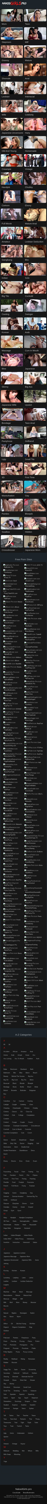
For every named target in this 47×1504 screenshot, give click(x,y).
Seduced (16, 1373)
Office (6, 1323)
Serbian (34, 1373)
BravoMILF (28, 710)
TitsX (36, 977)
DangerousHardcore (10, 779)
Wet (23, 1451)
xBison (16, 607)
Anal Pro (18, 880)
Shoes (14, 1380)
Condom (6, 1119)
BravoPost (28, 903)
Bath (31, 1069)
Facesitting (7, 1172)
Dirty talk (13, 1143)
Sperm (6, 1398)
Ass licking (7, 1058)
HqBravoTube (8, 821)
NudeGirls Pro (8, 674)
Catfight (6, 1104)
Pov (32, 1345)
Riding (23, 1359)
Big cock (15, 1080)
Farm (23, 1172)
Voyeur (23, 1444)
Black (14, 1083)
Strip (34, 1401)
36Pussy (40, 605)
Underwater (21, 1433)
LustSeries (7, 1023)
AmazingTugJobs (10, 835)
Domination (7, 1147)
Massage (29, 1292)
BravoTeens (29, 934)
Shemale (15, 1376)
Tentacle (23, 1419)
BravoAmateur (8, 623)
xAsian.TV (7, 1013)
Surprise (15, 1405)
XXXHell (18, 709)
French (6, 1186)
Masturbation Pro (9, 756)
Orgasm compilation (19, 1327)
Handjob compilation (26, 1217)
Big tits (23, 1080)
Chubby (35, 1108)
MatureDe (28, 801)
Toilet (36, 1422)
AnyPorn (40, 754)
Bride (36, 1087)
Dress (33, 1150)
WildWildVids (8, 850)
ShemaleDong (29, 586)
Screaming (32, 1369)
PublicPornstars (30, 843)
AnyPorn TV (8, 706)
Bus (5, 1094)
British (6, 1090)
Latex (24, 1278)
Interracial (26, 1242)
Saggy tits (7, 1369)
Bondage (6, 1087)
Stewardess (7, 1401)
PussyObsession (9, 906)
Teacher (25, 1415)
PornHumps (8, 572)
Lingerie (6, 1285)
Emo (20, 1161)
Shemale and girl (27, 1376)
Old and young (21, 1323)
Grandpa (6, 1207)
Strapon (27, 1401)
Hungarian (17, 1228)
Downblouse (23, 1150)
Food (13, 1182)
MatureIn (19, 824)
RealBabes (28, 988)
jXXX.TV (40, 565)
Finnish (6, 1179)
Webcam (6, 1451)
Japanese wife (26, 1260)
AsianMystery (29, 862)
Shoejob (6, 1380)
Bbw (20, 1073)
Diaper (32, 1140)
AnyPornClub (29, 610)
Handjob (13, 1217)
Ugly (5, 1433)
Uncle (12, 1433)
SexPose (7, 789)
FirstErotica (8, 685)
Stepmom (35, 1398)
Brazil (29, 1087)
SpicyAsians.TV (9, 740)
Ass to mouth (19, 1058)
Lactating (7, 1278)
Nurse (11, 1316)
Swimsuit (7, 1408)
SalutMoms (29, 872)
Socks (25, 1391)
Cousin (30, 1122)
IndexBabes (8, 784)
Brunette (14, 1090)
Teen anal (13, 1419)
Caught (14, 1104)
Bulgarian (32, 1090)
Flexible (6, 1182)
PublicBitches (29, 1024)
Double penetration (10, 1150)
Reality (6, 1359)
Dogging (30, 1143)
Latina (31, 1278)
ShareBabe (7, 644)
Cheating (6, 1108)
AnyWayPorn (8, 735)
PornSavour (8, 871)
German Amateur (17, 1196)
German (6, 1196)
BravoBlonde (8, 638)
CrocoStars (7, 800)
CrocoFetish (29, 857)
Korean (22, 1270)
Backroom (13, 1069)
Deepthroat (22, 1140)
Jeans (37, 1260)
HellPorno (7, 598)
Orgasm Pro (8, 932)
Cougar (14, 1122)
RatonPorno (8, 950)
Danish (13, 1140)
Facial (16, 1172)
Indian (6, 1235)
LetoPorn (28, 878)
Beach (35, 1073)
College (20, 1115)
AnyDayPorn (29, 897)
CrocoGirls (28, 960)
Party (34, 1338)
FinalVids (28, 673)
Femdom (13, 1175)
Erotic (28, 1161)
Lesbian (14, 1281)
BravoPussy (8, 840)
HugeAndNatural (9, 761)
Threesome (7, 1422)
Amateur (23, 1051)
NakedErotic (8, 654)
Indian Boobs (28, 1235)
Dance (6, 1140)
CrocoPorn (28, 689)
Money (25, 1302)
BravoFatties (29, 827)
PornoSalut (7, 586)
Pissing (22, 1341)
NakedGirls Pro (30, 683)
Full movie (15, 1186)
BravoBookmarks (9, 690)
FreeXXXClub (8, 1018)
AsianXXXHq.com (10, 745)
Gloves (24, 1203)
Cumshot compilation (11, 1133)
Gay (31, 1193)
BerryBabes (29, 575)
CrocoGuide (8, 866)
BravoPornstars (9, 911)
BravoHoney (8, 901)
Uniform (30, 1433)
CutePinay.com (30, 668)
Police (30, 1341)
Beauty (6, 1076)
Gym (12, 1210)
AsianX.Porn (8, 861)
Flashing (32, 1179)
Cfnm (31, 1104)
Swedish (32, 1405)
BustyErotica (8, 1008)
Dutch (5, 1154)
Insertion (6, 1242)
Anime (6, 1055)
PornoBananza (9, 829)
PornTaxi (40, 969)
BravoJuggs (29, 720)
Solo (5, 1394)
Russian (14, 1362)
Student (6, 1405)
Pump (18, 1352)
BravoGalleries (30, 812)
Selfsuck (25, 1373)
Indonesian (30, 1239)
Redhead (14, 1359)
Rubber (6, 1362)
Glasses (6, 1203)
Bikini (31, 1080)
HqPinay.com (29, 678)
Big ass (30, 1076)
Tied (15, 1422)
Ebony (6, 1161)
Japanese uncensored (11, 1260)
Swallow (23, 1405)
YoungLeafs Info (9, 971)
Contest (6, 1122)
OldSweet (28, 770)
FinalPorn (28, 596)
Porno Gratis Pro (9, 890)
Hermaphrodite (24, 1221)
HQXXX (39, 937)
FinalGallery (8, 730)
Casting (30, 1101)
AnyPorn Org (8, 885)
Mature (18, 1295)
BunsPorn (7, 628)
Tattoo (11, 1415)
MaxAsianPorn (30, 639)
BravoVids (7, 805)
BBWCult (28, 729)
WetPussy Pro (30, 913)
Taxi (18, 1415)
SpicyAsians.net (30, 652)
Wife (37, 1451)
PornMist (7, 724)
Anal (31, 1051)
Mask (21, 1292)
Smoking (17, 1391)
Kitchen (14, 1270)
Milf (21, 1299)
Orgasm (6, 1327)
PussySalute (8, 927)
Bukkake (23, 1090)
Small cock (27, 1387)
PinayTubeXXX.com (10, 593)
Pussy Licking (28, 1352)
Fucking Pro (29, 965)
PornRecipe (8, 992)
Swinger (15, 1408)
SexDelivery (29, 924)
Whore (30, 1451)
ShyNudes (28, 626)
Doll (38, 1143)
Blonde (22, 1083)
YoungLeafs (8, 966)
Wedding (15, 1451)
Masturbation (8, 1295)
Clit (21, 1111)
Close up (29, 1111)
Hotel (24, 1225)
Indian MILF (7, 1239)
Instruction (16, 1242)
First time (15, 1179)
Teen (5, 1419)
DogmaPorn (29, 806)
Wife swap (7, 1454)
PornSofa (28, 780)
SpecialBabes (8, 679)
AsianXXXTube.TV (31, 838)
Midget (15, 1299)
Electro (13, 1161)
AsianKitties (8, 751)
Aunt (37, 1058)
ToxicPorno (7, 895)
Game (14, 1193)
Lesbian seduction (26, 1281)
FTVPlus (40, 748)
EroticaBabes (8, 960)
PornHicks (28, 704)
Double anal (25, 1147)
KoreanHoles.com (10, 633)
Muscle (6, 1306)
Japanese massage (10, 1256)
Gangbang (23, 1193)
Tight (22, 1422)
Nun (5, 1316)
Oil (12, 1323)
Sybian (31, 1408)
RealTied (40, 723)
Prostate (15, 1348)
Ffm (28, 1175)
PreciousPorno (9, 937)
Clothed (6, 1115)
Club (13, 1115)
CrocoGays (7, 845)
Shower (32, 1380)
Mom (17, 1302)
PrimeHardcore (30, 974)
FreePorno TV (8, 714)
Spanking (31, 1394)
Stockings (18, 1401)
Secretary (7, 1373)
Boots (15, 1087)
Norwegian (23, 1313)
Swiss (24, 1408)
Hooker (16, 1225)
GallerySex (28, 657)
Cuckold (6, 1129)
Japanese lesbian (19, 1253)
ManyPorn (28, 950)
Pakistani (7, 1338)
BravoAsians (29, 602)
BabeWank (28, 1019)
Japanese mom (25, 1256)
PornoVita (28, 822)
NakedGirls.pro (14, 3)
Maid (14, 1292)
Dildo (5, 1143)
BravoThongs (29, 775)
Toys (5, 1426)
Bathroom (7, 1073)
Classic (14, 1111)
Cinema (6, 1111)
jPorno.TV (7, 577)
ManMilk (18, 664)
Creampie (7, 1126)
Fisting (24, 1179)
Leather (6, 1281)
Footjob (21, 1182)
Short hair (23, 1380)
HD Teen (6, 1221)
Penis (5, 1341)
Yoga (5, 1461)
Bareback (24, 1069)
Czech (30, 1133)
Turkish (19, 1426)
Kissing (6, 1270)
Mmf (11, 1302)
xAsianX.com (29, 581)
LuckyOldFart (8, 856)
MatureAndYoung (30, 908)
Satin (16, 1369)
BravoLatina (29, 955)
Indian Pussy (19, 1239)
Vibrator (6, 1444)
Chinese (26, 1108)
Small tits (7, 1391)
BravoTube (7, 700)
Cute (22, 1133)
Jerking (6, 1263)
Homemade (7, 1225)
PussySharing (29, 848)
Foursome (30, 1182)
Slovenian (16, 1387)
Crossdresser (35, 1126)
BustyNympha (8, 877)
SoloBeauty (8, 695)
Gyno (19, 1210)
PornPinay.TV (29, 993)
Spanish (22, 1394)
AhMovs (18, 657)
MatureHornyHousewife (32, 892)
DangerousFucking (31, 944)
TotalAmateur (29, 591)
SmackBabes (29, 1014)
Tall (5, 1415)
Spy (19, 1398)
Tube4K (38, 634)
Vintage (14, 1444)
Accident (6, 1051)
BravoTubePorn (9, 649)
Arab (12, 1055)
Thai (30, 1419)
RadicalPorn (29, 833)
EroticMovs (8, 719)
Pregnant (6, 1348)
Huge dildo (7, 1228)
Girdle (5, 1200)
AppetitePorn (29, 998)
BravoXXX (28, 570)
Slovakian (7, 1387)
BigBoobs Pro (8, 567)
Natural (6, 1313)
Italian (35, 1242)
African (15, 1051)
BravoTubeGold (30, 715)
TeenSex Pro (29, 662)
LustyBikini (7, 816)
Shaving (6, 1376)
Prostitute (25, 1348)
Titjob (29, 1422)
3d (9, 1044)
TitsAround (28, 929)
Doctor (22, 1143)
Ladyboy (16, 1278)
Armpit (20, 1055)
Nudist (32, 1313)
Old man (32, 1323)
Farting (31, 1172)
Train (11, 1426)
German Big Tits (32, 1196)
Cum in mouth (17, 1129)
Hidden (35, 1221)
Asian (27, 1055)
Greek (23, 1207)
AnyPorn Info (8, 976)
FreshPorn (7, 981)
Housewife (32, 1225)
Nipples (14, 1313)
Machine (6, 1292)
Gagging (6, 1193)
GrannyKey (7, 766)
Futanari (32, 1186)
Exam (35, 1161)
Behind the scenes (18, 1076)
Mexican (6, 1299)
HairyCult (7, 1002)
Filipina (35, 1175)
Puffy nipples (8, 1352)
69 (4, 1044)
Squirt (26, 1398)
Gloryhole (15, 1203)
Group (6, 1210)
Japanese (7, 1253)
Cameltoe (7, 1101)
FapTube (40, 751)
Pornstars (13, 1345)
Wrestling (17, 1454)
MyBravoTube (29, 759)
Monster (33, 1302)
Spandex (13, 1394)
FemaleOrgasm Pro (10, 945)
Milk (5, 1302)
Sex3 (15, 581)
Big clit (6, 1080)
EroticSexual (8, 612)
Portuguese (23, 1345)
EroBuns (40, 851)
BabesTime (29, 694)
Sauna (23, 1369)
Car (14, 1101)
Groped (30, 1207)
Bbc (14, 1073)
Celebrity (23, 1104)
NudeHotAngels (30, 699)
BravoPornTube (9, 772)
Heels (14, 1221)
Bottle (22, 1087)
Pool (5, 1345)
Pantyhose (25, 1338)
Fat (38, 1172)
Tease (34, 1415)
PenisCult (28, 739)
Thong (37, 1419)
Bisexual (6, 1083)
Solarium (33, 1391)
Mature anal (27, 1295)
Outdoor (6, 1331)
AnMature (28, 817)
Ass (34, 1055)
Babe (5, 1069)
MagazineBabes (30, 785)
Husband (27, 1228)
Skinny (12, 1384)
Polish (37, 1341)
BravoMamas (29, 631)
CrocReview (29, 615)
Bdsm (28, 1073)
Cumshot (28, 1129)
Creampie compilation (20, 1126)
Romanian (31, 1359)
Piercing (13, 1341)
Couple (22, 1122)
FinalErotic (28, 734)
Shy (5, 1384)
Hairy (5, 1217)
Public (34, 1348)
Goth (31, 1203)
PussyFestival (30, 883)
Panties (15, 1338)
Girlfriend (14, 1200)
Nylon (19, 1316)
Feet (5, 1175)
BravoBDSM (8, 810)
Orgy (30, 1327)
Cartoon (21, 1101)
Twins (27, 1426)
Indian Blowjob (16, 1235)
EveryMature (8, 795)
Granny (15, 1207)
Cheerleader (17, 1108)
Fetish (21, 1175)
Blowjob (30, 1083)
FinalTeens (7, 987)
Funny (24, 1186)
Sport (13, 1398)
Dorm (16, 1147)
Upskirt (6, 1437)
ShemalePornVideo (31, 647)
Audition (30, 1058)
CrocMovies (8, 617)
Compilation (30, 1115)
